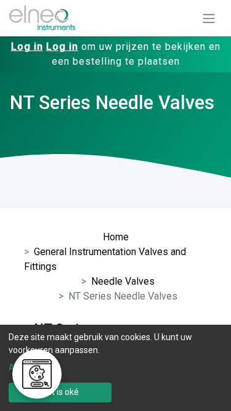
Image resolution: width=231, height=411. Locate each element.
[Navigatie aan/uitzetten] (209, 18)
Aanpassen (31, 367)
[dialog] (115, 368)
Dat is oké (60, 392)
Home (116, 237)
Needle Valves (123, 281)
